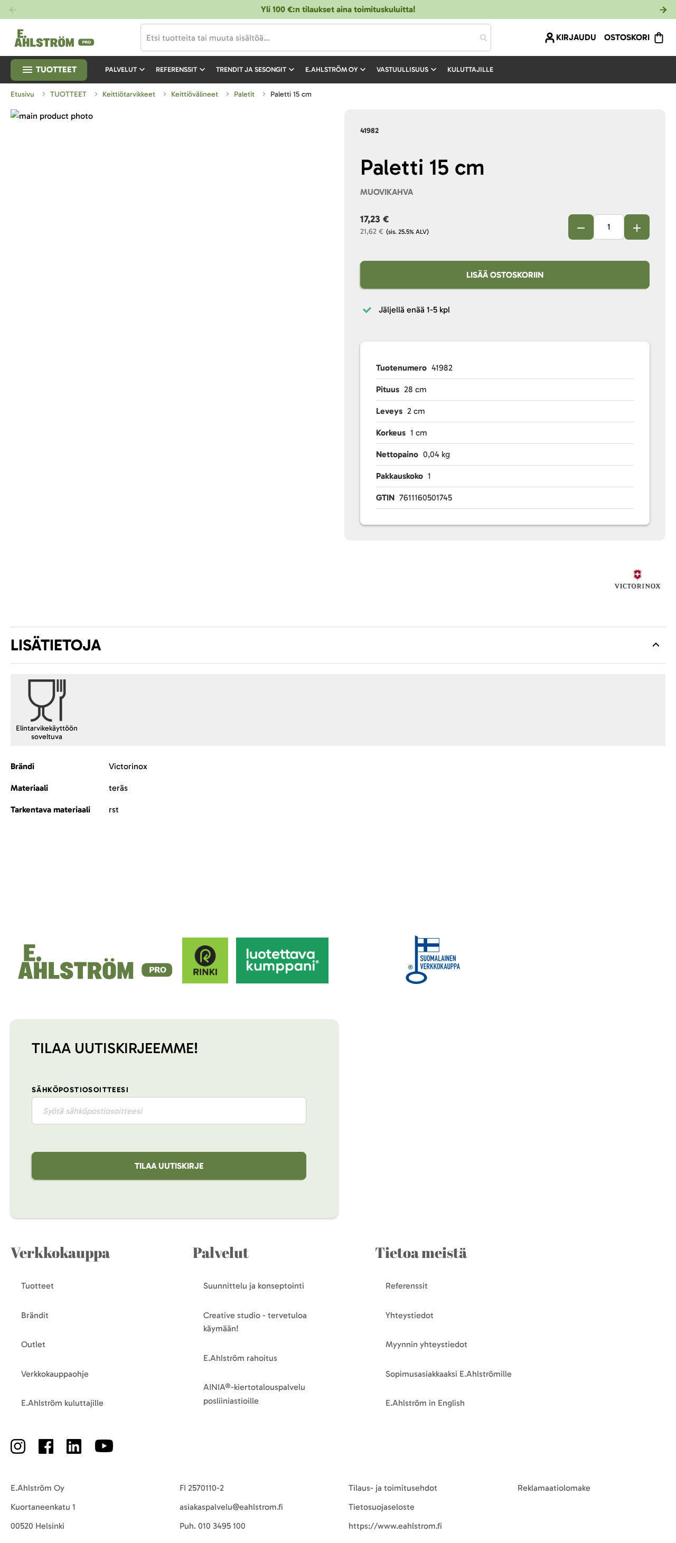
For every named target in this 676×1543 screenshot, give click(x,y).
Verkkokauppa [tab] (60, 1252)
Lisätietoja (56, 645)
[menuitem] (126, 69)
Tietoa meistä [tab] (421, 1252)
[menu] (303, 69)
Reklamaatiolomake (554, 1488)
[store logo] (96, 981)
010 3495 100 (222, 1526)
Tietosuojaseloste (382, 1507)
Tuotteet (55, 69)
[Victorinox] (637, 581)
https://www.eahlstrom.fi (395, 1526)
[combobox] (315, 37)
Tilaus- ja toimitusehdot (393, 1488)
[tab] (338, 645)
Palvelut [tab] (221, 1252)
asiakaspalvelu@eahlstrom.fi (231, 1507)
